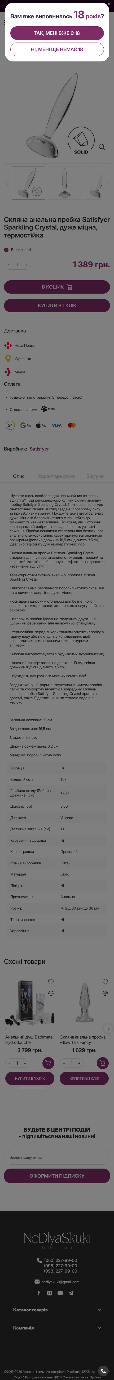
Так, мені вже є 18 (57, 33)
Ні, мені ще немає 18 (57, 49)
